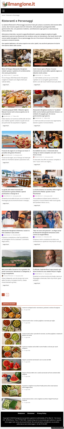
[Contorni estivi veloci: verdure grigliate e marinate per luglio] (11, 326)
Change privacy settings (57, 427)
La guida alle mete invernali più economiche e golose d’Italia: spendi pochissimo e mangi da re (14, 192)
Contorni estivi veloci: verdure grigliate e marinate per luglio (38, 320)
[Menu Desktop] (3, 10)
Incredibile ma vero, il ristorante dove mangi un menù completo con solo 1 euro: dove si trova (47, 153)
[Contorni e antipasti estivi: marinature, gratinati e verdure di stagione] (11, 313)
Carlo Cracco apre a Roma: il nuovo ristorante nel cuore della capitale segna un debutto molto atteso (47, 71)
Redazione (21, 413)
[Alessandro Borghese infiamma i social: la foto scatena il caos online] (16, 219)
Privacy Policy (41, 413)
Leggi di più (6, 84)
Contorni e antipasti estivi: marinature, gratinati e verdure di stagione (41, 307)
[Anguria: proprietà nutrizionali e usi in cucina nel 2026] (11, 365)
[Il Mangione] (18, 4)
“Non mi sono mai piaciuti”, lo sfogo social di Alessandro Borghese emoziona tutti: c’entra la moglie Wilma (47, 233)
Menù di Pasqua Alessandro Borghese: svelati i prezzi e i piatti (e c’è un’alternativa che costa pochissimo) (16, 71)
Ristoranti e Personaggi (9, 64)
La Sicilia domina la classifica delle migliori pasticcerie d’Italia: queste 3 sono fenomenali (47, 192)
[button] (61, 11)
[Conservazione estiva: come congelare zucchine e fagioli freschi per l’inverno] (11, 404)
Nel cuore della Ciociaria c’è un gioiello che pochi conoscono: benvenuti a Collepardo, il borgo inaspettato (16, 271)
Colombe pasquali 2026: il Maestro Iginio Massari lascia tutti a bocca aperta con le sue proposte (15, 112)
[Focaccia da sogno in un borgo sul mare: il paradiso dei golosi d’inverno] (16, 139)
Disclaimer (30, 413)
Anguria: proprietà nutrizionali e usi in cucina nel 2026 (36, 359)
